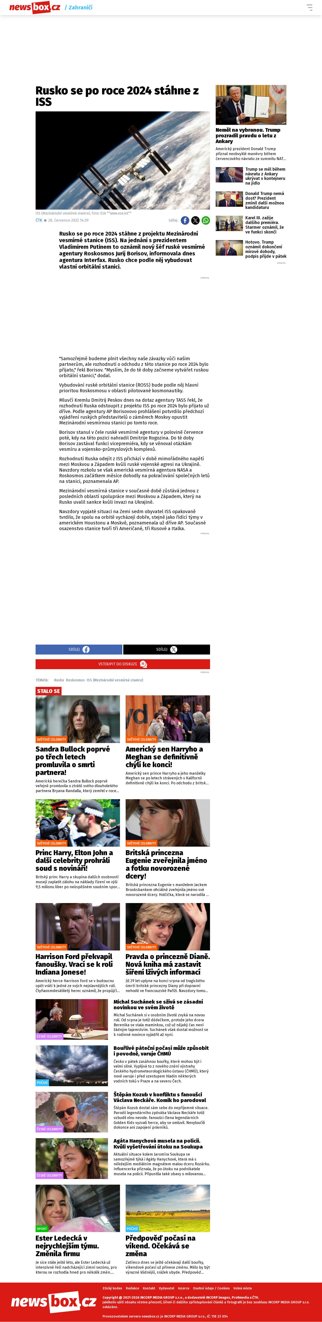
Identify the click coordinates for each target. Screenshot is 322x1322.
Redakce (132, 1288)
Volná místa (242, 1288)
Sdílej (74, 649)
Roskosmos (75, 680)
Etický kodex (112, 1288)
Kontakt (149, 1288)
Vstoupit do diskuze (118, 664)
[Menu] (309, 7)
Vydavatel (166, 1288)
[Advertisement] (134, 314)
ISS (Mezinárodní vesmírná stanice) (115, 680)
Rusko (59, 680)
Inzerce (183, 1288)
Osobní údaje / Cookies (211, 1288)
